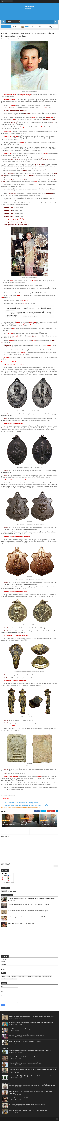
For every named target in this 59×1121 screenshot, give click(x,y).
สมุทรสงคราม (33, 39)
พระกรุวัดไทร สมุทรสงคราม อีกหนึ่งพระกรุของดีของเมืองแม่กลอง (25, 1029)
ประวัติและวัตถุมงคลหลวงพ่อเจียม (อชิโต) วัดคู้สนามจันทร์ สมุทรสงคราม (29, 822)
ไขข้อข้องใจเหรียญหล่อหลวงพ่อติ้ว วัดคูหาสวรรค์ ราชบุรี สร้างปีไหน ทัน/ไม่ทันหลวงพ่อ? (30, 1050)
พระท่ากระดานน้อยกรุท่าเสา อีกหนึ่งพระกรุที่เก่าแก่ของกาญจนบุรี (25, 1041)
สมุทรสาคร (4, 966)
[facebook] (55, 1)
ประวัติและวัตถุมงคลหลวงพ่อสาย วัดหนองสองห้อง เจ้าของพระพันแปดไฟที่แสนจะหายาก (30, 917)
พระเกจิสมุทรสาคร (5, 979)
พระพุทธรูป (14, 976)
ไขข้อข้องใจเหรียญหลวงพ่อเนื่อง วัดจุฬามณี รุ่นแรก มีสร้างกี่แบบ (24, 1057)
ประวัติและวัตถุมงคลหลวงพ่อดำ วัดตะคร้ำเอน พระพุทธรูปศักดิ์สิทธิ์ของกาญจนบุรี (29, 1110)
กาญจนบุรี (4, 959)
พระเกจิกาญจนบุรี (21, 976)
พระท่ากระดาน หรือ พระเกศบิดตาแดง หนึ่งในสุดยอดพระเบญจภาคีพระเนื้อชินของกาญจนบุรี (31, 1022)
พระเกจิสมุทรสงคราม (24, 39)
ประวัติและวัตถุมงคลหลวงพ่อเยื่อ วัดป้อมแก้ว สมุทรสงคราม (48, 823)
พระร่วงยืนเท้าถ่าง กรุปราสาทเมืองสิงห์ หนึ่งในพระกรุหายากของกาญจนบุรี (27, 1035)
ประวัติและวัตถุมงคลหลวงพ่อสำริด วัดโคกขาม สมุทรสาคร (23, 1098)
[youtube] (57, 1)
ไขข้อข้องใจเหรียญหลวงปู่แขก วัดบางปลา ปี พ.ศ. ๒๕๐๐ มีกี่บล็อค (25, 1063)
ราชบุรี (3, 961)
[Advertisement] (29, 15)
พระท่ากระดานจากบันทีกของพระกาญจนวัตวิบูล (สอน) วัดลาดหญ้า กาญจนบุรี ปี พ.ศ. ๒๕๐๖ (30, 27)
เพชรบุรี (3, 969)
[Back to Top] (57, 1119)
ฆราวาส (3, 976)
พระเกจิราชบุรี (38, 976)
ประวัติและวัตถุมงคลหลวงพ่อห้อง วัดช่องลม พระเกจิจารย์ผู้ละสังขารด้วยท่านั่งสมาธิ (28, 904)
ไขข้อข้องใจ (13, 979)
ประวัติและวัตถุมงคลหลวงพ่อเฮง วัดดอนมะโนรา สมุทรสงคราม (10, 823)
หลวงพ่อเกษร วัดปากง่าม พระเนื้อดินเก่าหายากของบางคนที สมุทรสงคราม (27, 1104)
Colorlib (7, 1119)
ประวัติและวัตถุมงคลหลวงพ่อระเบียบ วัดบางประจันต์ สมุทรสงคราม (21, 802)
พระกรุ (8, 976)
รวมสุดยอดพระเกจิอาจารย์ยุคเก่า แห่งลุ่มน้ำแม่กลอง (21, 923)
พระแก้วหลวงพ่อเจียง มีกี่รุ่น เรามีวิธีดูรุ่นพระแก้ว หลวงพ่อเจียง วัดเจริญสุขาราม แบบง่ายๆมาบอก (32, 1076)
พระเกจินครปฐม (30, 976)
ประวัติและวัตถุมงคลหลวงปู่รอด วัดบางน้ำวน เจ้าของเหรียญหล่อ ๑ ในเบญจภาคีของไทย (26, 805)
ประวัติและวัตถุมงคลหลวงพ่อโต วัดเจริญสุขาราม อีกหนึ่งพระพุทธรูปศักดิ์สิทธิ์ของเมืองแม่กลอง (32, 1085)
